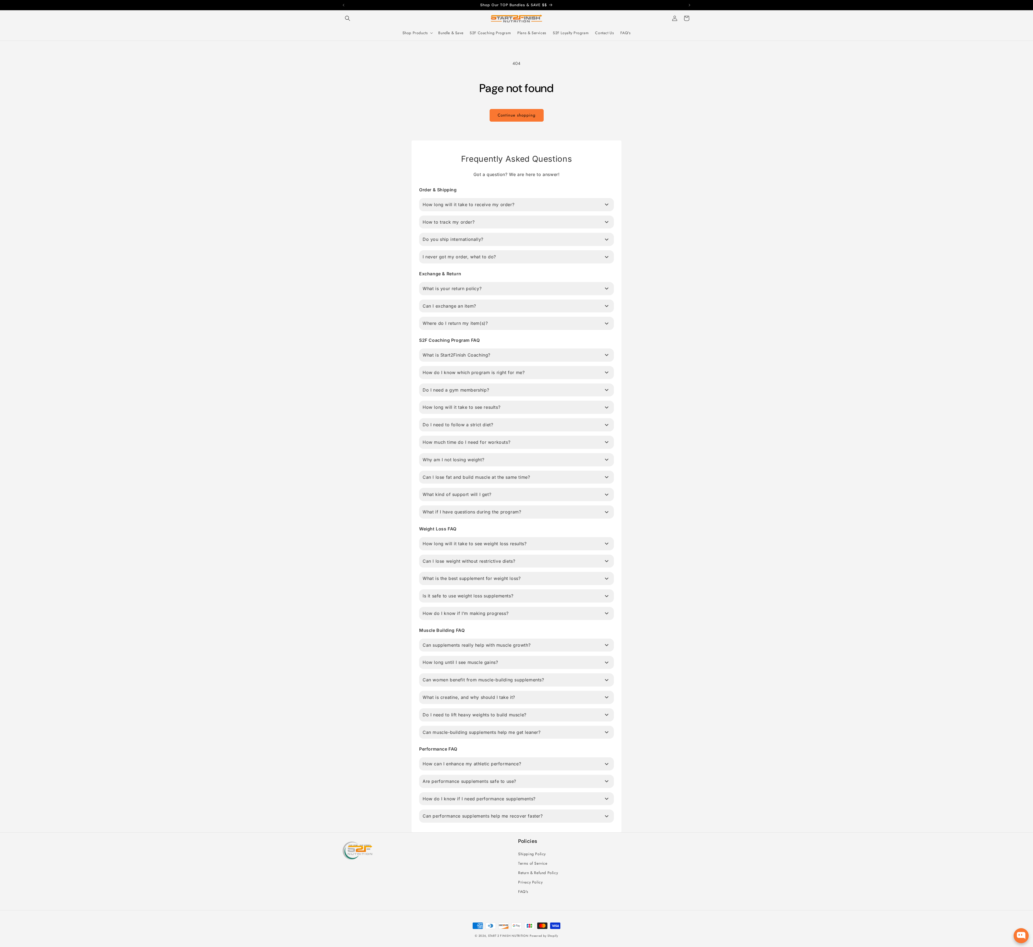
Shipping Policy (532, 854)
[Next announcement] (689, 5)
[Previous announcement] (343, 5)
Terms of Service (532, 863)
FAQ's (523, 891)
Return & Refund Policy (538, 872)
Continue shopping (517, 115)
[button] (347, 18)
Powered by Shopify (544, 936)
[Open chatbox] (1021, 935)
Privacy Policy (530, 882)
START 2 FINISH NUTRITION (508, 936)
